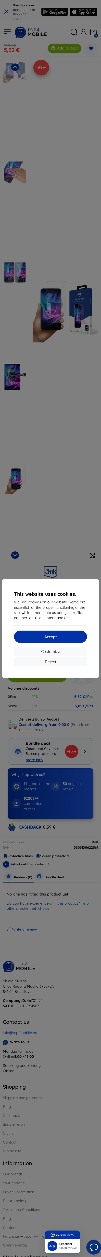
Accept (50, 636)
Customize (50, 651)
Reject (50, 661)
